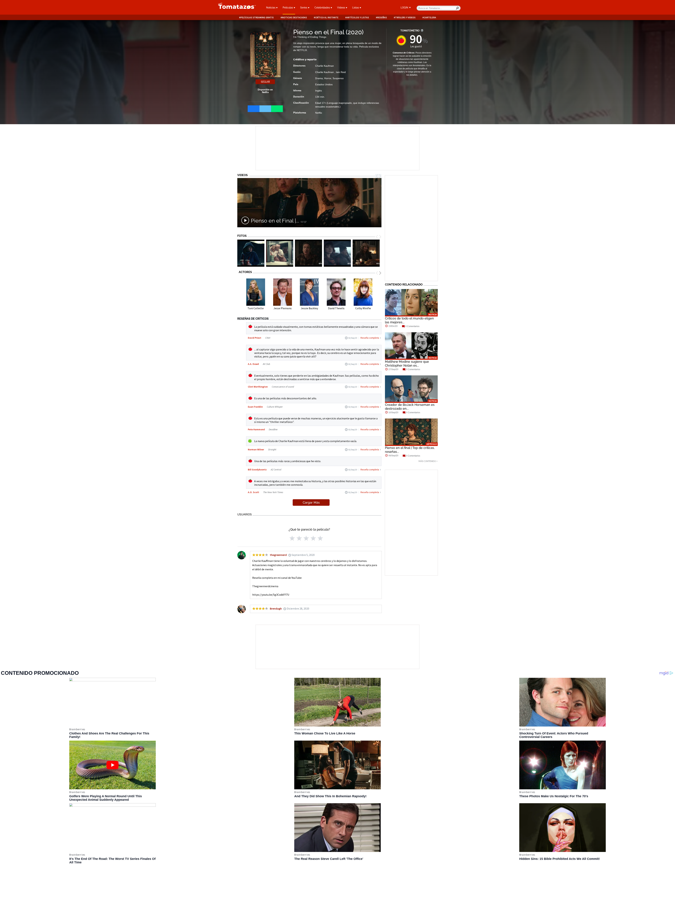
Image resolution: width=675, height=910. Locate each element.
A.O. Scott (253, 492)
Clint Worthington (258, 386)
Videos (341, 7)
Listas (356, 7)
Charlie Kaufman (324, 65)
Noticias (271, 7)
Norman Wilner (256, 449)
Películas (288, 7)
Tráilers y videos (405, 17)
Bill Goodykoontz (257, 469)
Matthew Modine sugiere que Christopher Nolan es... (407, 363)
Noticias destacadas (294, 17)
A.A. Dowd (253, 364)
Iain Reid (341, 72)
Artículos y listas (358, 17)
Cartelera (430, 17)
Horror (327, 78)
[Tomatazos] (235, 7)
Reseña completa (370, 337)
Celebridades (322, 7)
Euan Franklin (255, 406)
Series (304, 7)
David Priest (254, 337)
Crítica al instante (326, 17)
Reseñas (382, 17)
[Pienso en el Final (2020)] (250, 253)
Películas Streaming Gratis (257, 17)
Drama (319, 78)
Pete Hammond (256, 429)
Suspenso (338, 78)
